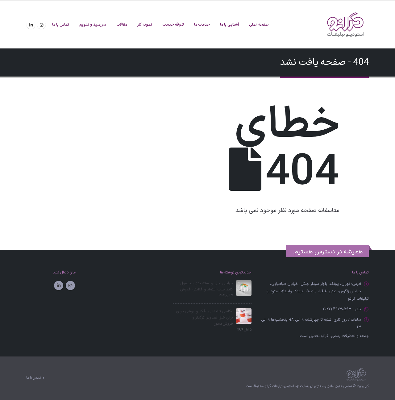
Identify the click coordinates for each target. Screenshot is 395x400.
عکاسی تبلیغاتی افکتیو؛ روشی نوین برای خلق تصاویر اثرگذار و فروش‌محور (204, 317)
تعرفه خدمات (173, 25)
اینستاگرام (70, 285)
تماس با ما (60, 25)
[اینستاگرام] (41, 24)
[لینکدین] (31, 24)
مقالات (121, 25)
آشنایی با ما (229, 25)
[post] (244, 287)
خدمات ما (202, 25)
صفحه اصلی (258, 25)
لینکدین (58, 285)
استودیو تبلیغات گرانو (279, 386)
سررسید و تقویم (92, 25)
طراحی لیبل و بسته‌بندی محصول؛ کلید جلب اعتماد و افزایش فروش (206, 286)
